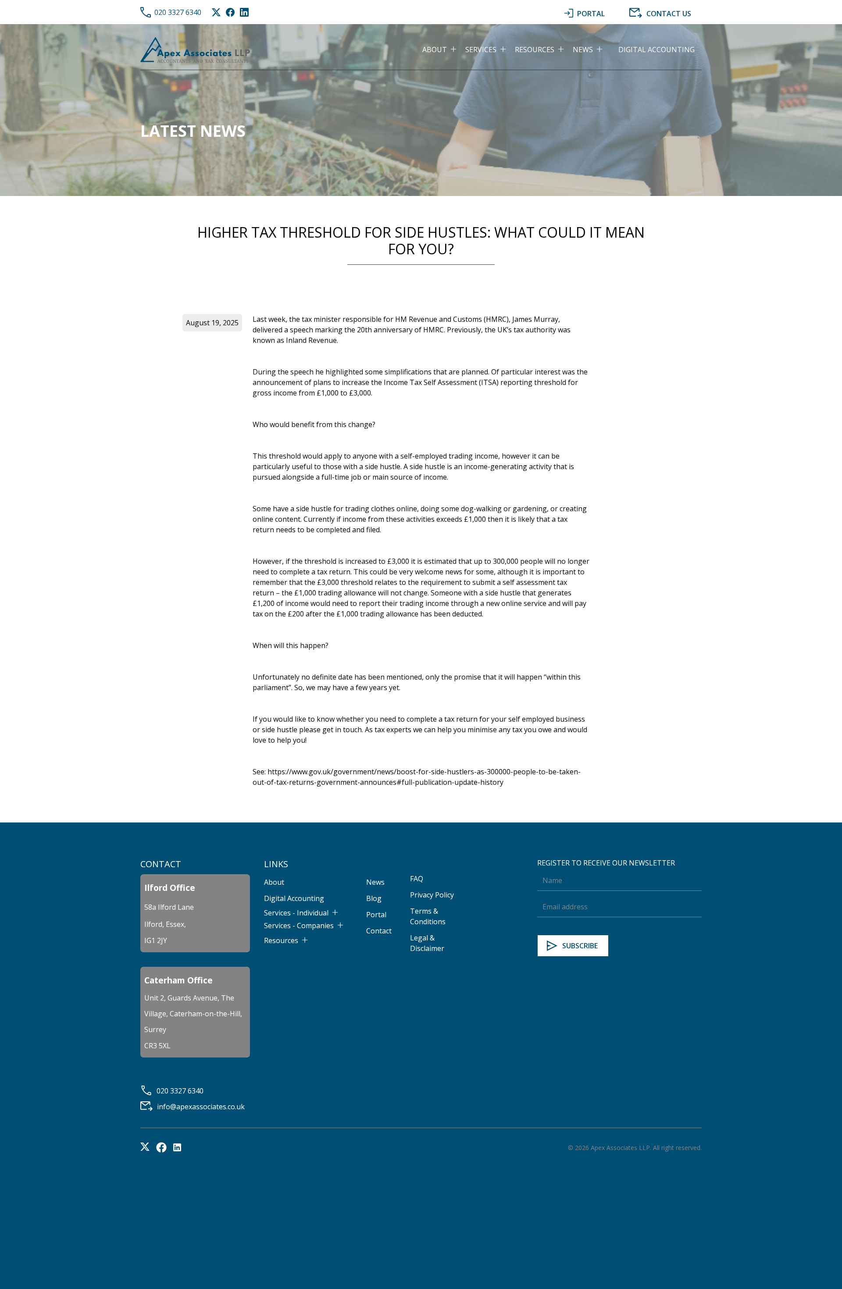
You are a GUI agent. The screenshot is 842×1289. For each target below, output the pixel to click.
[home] (195, 49)
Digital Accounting (656, 49)
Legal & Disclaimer (427, 943)
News (375, 882)
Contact (379, 931)
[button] (443, 49)
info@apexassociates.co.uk (201, 1106)
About (274, 882)
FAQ (416, 878)
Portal (376, 914)
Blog (374, 898)
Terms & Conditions (428, 916)
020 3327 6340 (177, 12)
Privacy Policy (432, 895)
